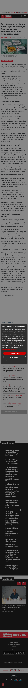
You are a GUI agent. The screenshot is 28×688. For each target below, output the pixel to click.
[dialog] (14, 344)
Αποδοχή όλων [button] (14, 353)
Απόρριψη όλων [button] (14, 357)
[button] (14, 349)
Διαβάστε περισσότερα (14, 347)
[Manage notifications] (3, 684)
